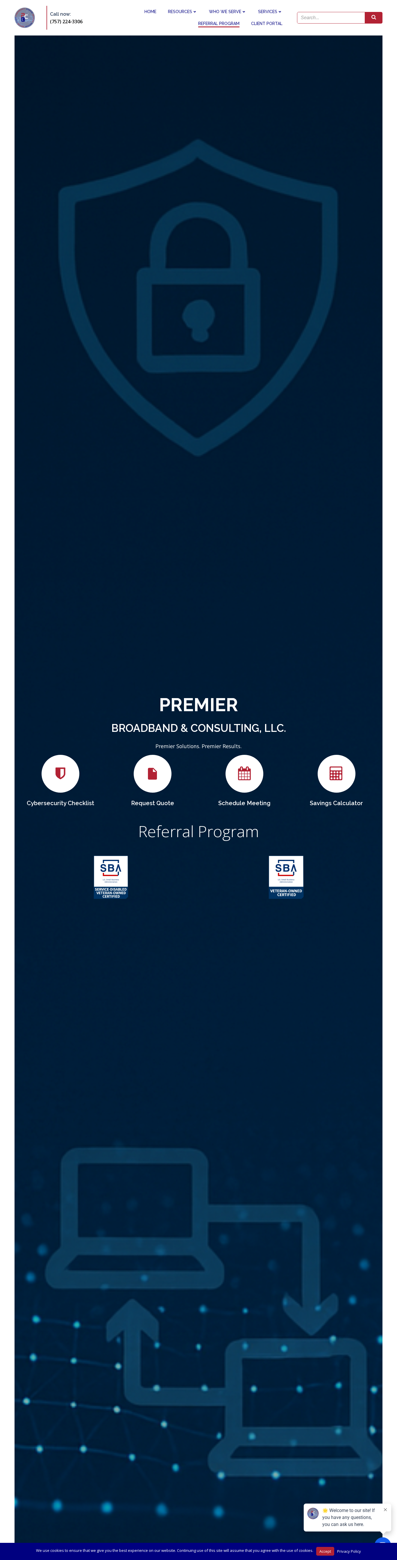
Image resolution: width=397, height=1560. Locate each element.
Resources (180, 11)
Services (267, 11)
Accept (325, 1551)
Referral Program (218, 23)
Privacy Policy (349, 1551)
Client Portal (266, 23)
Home (150, 11)
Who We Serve (225, 11)
